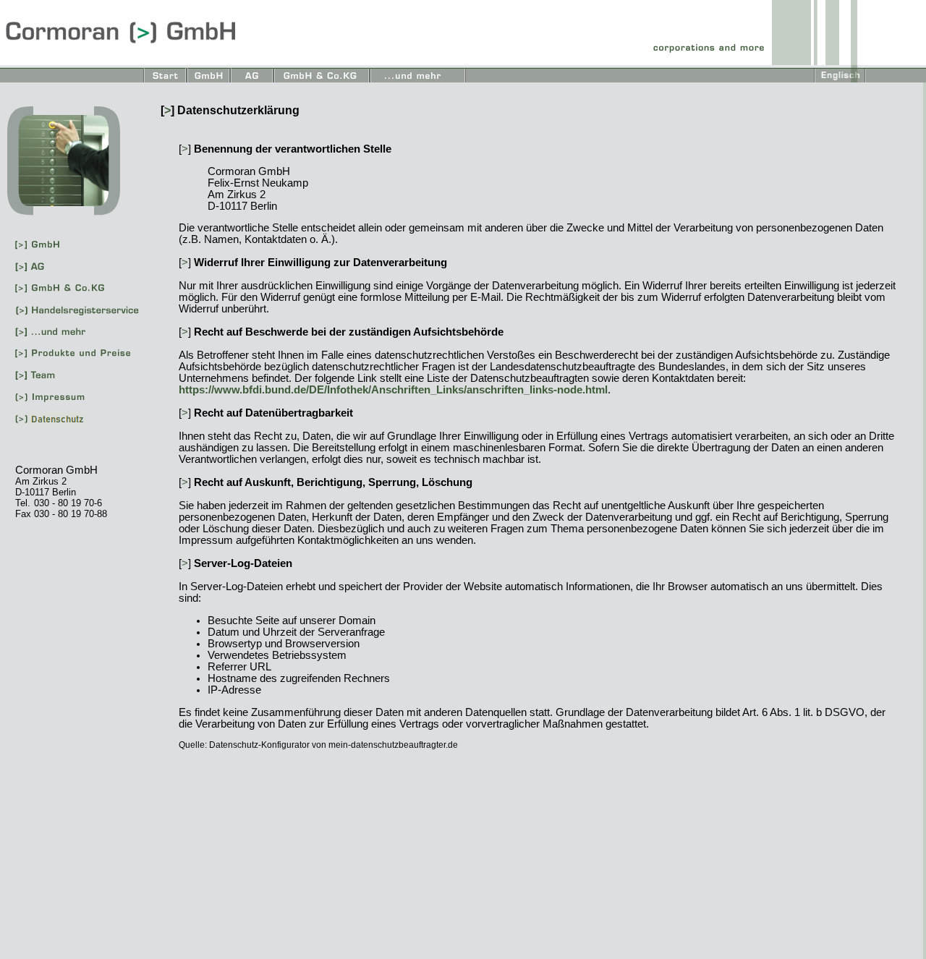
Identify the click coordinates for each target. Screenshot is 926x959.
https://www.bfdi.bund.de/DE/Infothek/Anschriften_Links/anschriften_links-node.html (393, 390)
